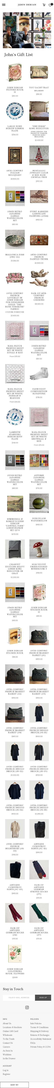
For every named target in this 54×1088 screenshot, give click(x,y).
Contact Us (8, 1043)
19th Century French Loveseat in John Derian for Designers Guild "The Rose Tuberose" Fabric (14, 301)
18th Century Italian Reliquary (15, 173)
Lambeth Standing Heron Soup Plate (15, 435)
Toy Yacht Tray (39, 88)
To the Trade (8, 1039)
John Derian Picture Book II (15, 90)
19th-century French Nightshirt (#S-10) (14, 847)
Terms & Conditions (39, 1027)
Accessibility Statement (40, 1039)
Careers (6, 1047)
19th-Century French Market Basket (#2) (15, 691)
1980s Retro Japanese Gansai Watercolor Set (39, 350)
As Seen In (8, 1051)
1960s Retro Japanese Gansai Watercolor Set (15, 216)
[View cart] (44, 4)
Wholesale (7, 1035)
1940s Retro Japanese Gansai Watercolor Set (15, 612)
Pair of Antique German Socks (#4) (15, 931)
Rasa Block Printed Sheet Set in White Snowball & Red (39, 436)
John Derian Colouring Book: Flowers (15, 971)
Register (6, 1074)
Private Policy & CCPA (40, 1047)
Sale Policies (35, 1023)
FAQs (32, 1043)
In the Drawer (9, 1058)
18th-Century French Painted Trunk (39, 257)
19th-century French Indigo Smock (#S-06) (39, 807)
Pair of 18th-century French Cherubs (39, 296)
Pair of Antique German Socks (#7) (39, 931)
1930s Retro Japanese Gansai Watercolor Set (15, 479)
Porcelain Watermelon (39, 520)
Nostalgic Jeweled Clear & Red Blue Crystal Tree (39, 174)
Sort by (14, 1085)
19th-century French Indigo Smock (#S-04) (14, 807)
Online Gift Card (10, 1031)
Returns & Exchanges (39, 1035)
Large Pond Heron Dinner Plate (15, 128)
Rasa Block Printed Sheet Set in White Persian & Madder (15, 393)
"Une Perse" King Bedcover (39, 127)
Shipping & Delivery (39, 1031)
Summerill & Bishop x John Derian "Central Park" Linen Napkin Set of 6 (15, 524)
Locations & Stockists (12, 1027)
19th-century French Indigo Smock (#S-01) (39, 730)
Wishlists (7, 1055)
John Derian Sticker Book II (39, 610)
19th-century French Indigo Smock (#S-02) (14, 769)
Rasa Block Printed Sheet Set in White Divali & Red (15, 349)
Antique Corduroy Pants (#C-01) (39, 846)
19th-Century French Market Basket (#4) (15, 730)
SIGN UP (43, 998)
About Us (7, 1023)
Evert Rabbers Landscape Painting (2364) (39, 214)
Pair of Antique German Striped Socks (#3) (39, 889)
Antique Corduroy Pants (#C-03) (15, 887)
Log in (5, 1070)
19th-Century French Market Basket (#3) (39, 691)
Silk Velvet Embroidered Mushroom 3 (39, 566)
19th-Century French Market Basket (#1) (39, 653)
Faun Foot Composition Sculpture (39, 391)
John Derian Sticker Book (14, 652)
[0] (50, 5)
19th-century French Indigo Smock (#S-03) (39, 769)
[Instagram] (27, 1008)
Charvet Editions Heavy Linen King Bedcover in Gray (15, 568)
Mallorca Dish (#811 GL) (14, 256)
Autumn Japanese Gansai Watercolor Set (39, 479)
